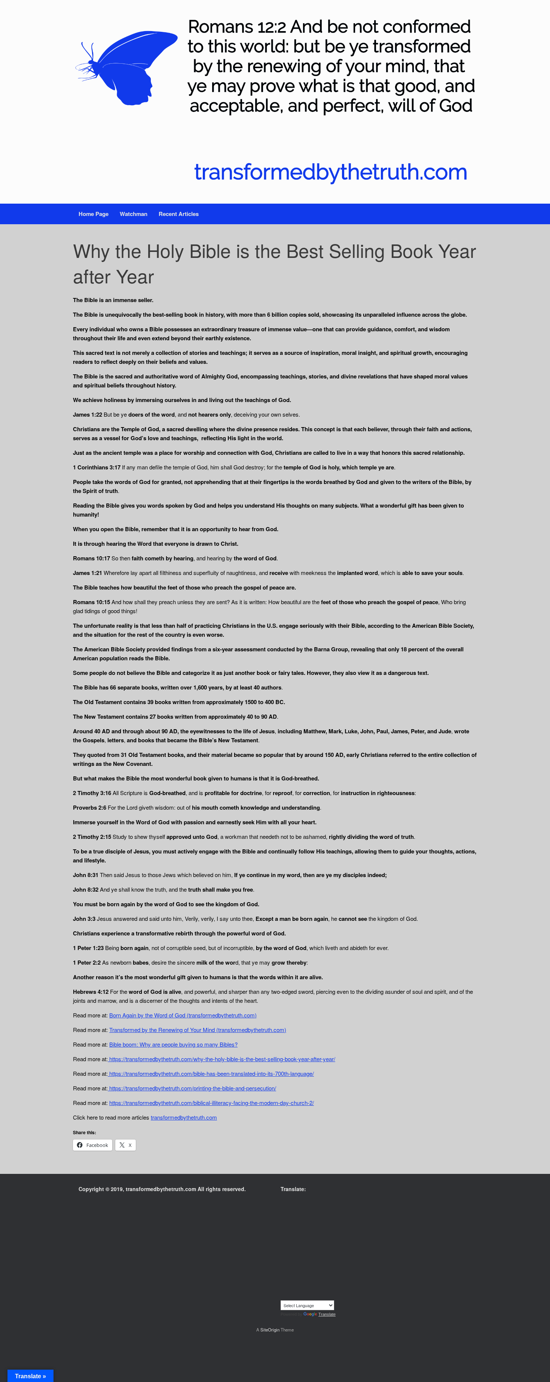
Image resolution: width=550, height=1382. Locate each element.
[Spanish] (329, 1280)
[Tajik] (299, 1288)
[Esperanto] (329, 1219)
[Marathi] (284, 1265)
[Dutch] (314, 1219)
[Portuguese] (284, 1273)
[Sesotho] (329, 1273)
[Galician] (314, 1227)
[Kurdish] (306, 1249)
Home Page (94, 214)
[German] (329, 1227)
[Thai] (321, 1288)
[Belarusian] (336, 1203)
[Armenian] (314, 1203)
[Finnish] (291, 1227)
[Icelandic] (284, 1242)
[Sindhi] (336, 1273)
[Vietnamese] (299, 1296)
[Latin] (329, 1249)
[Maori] (336, 1257)
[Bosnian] (291, 1211)
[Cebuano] (314, 1211)
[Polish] (336, 1265)
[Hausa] (299, 1234)
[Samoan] (306, 1280)
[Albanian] (291, 1203)
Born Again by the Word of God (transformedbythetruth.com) (183, 1015)
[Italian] (314, 1242)
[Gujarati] (284, 1234)
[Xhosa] (314, 1296)
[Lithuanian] (284, 1257)
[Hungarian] (336, 1234)
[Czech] (299, 1219)
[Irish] (306, 1242)
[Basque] (329, 1203)
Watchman (133, 214)
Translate (327, 1314)
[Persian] (329, 1265)
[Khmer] (291, 1249)
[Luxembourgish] (291, 1257)
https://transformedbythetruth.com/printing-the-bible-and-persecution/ (192, 1088)
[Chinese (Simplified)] (329, 1211)
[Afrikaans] (284, 1203)
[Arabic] (306, 1203)
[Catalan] (306, 1211)
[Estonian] (336, 1219)
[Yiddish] (321, 1296)
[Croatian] (291, 1219)
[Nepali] (306, 1265)
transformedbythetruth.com (184, 1117)
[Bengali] (284, 1211)
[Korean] (299, 1249)
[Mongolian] (291, 1265)
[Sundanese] (336, 1280)
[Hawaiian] (306, 1234)
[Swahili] (284, 1288)
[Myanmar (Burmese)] (299, 1265)
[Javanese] (329, 1242)
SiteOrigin (269, 1330)
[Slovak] (291, 1280)
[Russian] (306, 1273)
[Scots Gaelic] (314, 1280)
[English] (321, 1219)
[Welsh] (306, 1296)
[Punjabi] (291, 1273)
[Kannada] (336, 1242)
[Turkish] (329, 1288)
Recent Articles (179, 214)
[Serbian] (314, 1273)
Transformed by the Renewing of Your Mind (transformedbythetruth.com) (197, 1030)
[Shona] (321, 1273)
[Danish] (306, 1219)
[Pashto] (321, 1265)
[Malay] (321, 1257)
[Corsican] (284, 1219)
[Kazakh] (284, 1249)
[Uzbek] (291, 1296)
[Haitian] (291, 1234)
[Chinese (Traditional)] (336, 1211)
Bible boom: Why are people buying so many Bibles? (173, 1044)
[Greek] (336, 1227)
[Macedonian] (299, 1257)
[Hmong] (329, 1234)
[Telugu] (314, 1288)
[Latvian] (336, 1249)
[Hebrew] (314, 1234)
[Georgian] (321, 1227)
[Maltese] (329, 1257)
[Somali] (321, 1280)
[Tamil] (306, 1288)
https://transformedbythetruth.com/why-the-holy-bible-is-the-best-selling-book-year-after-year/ (221, 1059)
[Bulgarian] (299, 1211)
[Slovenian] (299, 1280)
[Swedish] (291, 1288)
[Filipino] (284, 1227)
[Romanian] (299, 1273)
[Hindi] (321, 1234)
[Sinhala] (284, 1280)
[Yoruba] (329, 1296)
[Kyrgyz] (314, 1249)
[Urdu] (284, 1296)
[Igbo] (291, 1242)
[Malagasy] (306, 1257)
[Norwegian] (314, 1265)
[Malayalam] (314, 1257)
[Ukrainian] (336, 1288)
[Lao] (321, 1249)
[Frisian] (306, 1227)
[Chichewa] (321, 1211)
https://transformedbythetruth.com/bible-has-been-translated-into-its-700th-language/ (211, 1073)
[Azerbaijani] (321, 1203)
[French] (299, 1227)
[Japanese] (321, 1242)
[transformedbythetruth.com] (275, 102)
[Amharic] (299, 1203)
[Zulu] (336, 1296)
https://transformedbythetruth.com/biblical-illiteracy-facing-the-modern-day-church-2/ (211, 1102)
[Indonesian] (299, 1242)
